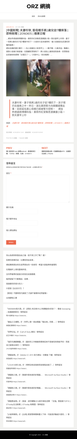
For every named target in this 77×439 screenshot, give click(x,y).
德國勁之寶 (12, 375)
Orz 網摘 (38, 6)
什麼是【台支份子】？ (15, 288)
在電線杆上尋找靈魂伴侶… (16, 269)
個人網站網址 (11, 230)
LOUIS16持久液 (14, 365)
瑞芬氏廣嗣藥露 (14, 342)
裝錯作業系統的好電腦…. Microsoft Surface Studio (44, 375)
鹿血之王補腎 (13, 322)
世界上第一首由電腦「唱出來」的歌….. (40, 322)
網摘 (15, 138)
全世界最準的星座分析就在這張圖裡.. (21, 274)
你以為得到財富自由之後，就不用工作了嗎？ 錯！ (26, 255)
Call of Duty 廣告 (28, 332)
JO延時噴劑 (12, 414)
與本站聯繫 (41, 16)
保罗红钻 (11, 332)
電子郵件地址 (11, 219)
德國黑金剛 (12, 401)
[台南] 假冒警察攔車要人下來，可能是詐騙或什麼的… (44, 414)
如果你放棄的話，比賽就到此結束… (20, 260)
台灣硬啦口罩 (11, 298)
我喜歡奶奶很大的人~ (14, 283)
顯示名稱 (9, 207)
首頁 (33, 16)
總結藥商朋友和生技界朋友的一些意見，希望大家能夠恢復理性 (31, 264)
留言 (8, 173)
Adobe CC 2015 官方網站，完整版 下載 (36, 355)
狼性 (26, 138)
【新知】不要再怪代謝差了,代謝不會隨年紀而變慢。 (27, 293)
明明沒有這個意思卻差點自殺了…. (39, 365)
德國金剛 (11, 355)
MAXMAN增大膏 (14, 309)
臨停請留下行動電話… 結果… (17, 279)
